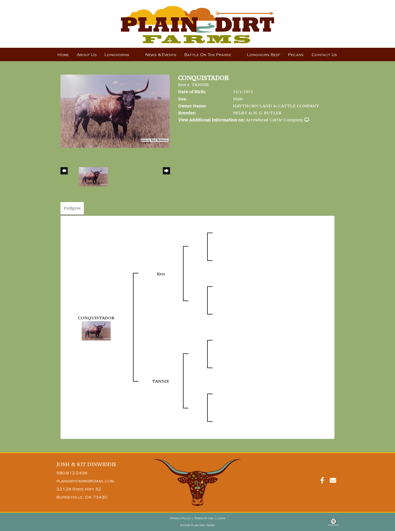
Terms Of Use (204, 518)
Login (221, 518)
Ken (182, 84)
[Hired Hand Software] (333, 524)
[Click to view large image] (115, 110)
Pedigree (72, 208)
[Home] (197, 482)
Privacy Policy (180, 518)
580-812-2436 (72, 473)
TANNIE (200, 84)
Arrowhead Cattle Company (274, 119)
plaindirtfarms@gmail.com (85, 481)
